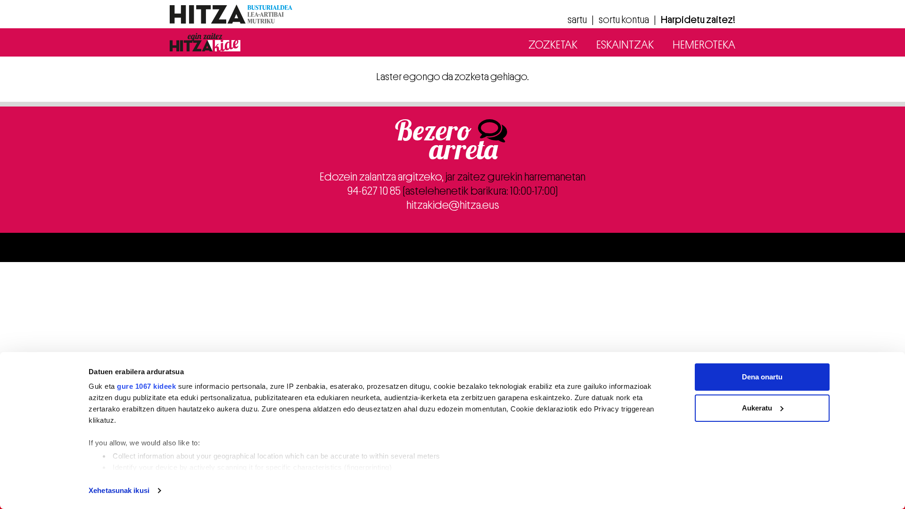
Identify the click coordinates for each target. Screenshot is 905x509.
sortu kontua (624, 20)
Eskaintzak (625, 44)
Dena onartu (762, 377)
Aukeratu (757, 408)
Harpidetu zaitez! (698, 20)
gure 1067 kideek (146, 386)
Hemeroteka (704, 44)
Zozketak (552, 44)
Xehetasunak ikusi (119, 490)
